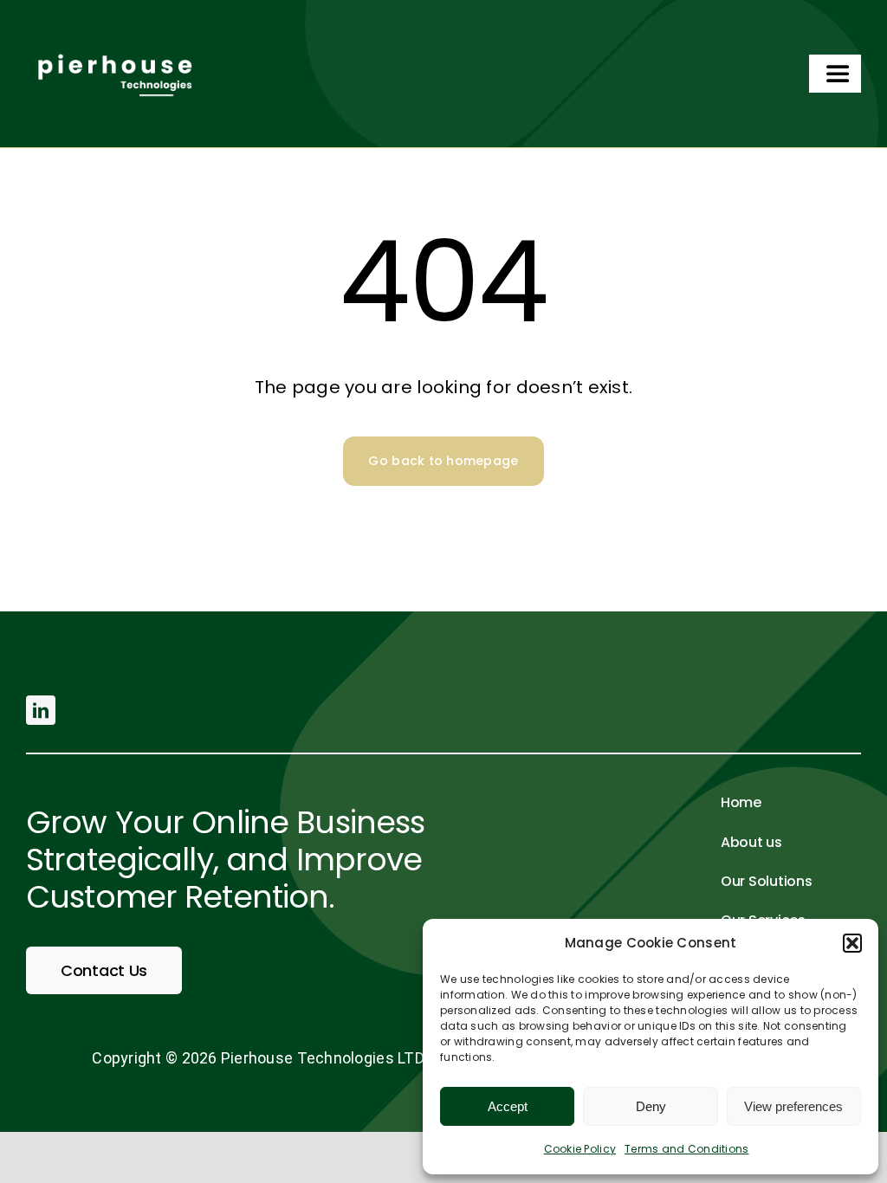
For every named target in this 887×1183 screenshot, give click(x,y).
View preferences (793, 1106)
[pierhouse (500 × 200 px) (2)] (112, 46)
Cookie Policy (580, 1148)
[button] (852, 943)
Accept (508, 1106)
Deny (651, 1106)
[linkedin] (40, 710)
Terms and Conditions (686, 1148)
